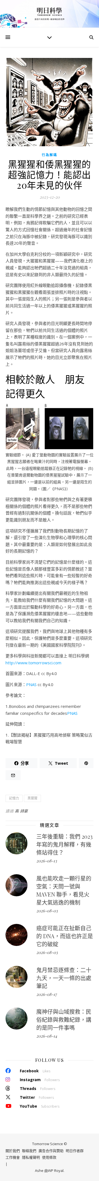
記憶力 (14, 798)
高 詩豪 (21, 811)
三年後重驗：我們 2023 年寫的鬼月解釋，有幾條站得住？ (64, 844)
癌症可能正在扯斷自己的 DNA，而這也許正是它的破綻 (64, 936)
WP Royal (56, 1170)
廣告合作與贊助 (51, 1150)
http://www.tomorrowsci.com (33, 662)
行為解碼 (49, 155)
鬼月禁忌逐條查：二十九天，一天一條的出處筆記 (63, 978)
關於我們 (13, 1150)
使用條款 (49, 1157)
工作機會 (13, 1157)
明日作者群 (75, 1150)
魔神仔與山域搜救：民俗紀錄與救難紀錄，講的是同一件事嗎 (63, 1019)
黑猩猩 (32, 798)
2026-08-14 (46, 1036)
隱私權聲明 (31, 1157)
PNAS (31, 684)
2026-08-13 (46, 860)
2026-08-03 (47, 910)
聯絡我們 (29, 1150)
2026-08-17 (46, 994)
